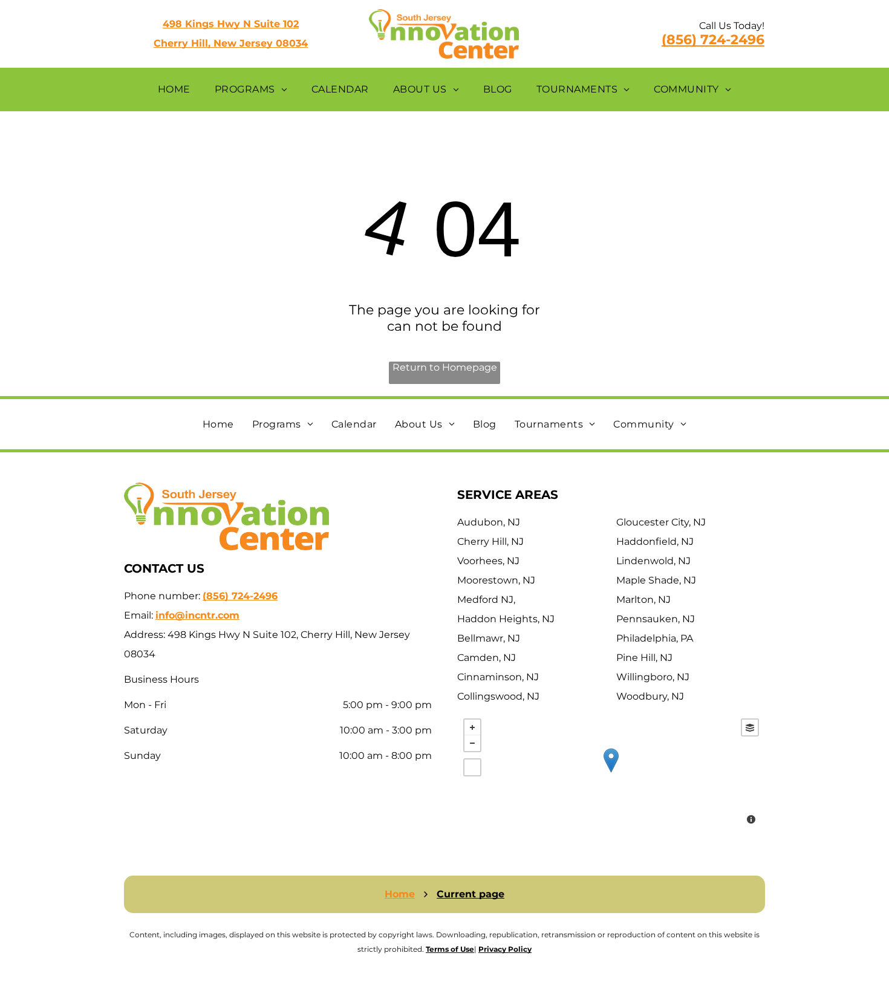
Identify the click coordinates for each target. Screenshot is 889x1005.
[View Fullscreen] (472, 767)
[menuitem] (174, 89)
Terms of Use (450, 949)
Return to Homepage (444, 367)
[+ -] (611, 772)
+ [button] (472, 727)
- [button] (472, 743)
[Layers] (750, 727)
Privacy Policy (505, 949)
